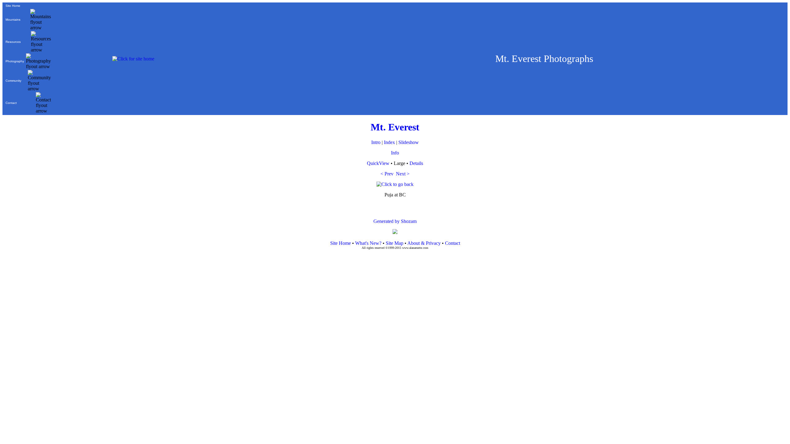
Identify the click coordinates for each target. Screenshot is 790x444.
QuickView (378, 163)
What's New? (368, 243)
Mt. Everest (395, 127)
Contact (11, 103)
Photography (15, 61)
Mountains (13, 19)
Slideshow (408, 142)
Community (13, 80)
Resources (13, 41)
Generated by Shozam (395, 221)
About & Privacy (424, 243)
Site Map (394, 243)
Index (389, 142)
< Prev (386, 173)
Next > (403, 173)
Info (395, 152)
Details (416, 163)
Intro (375, 142)
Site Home (13, 5)
